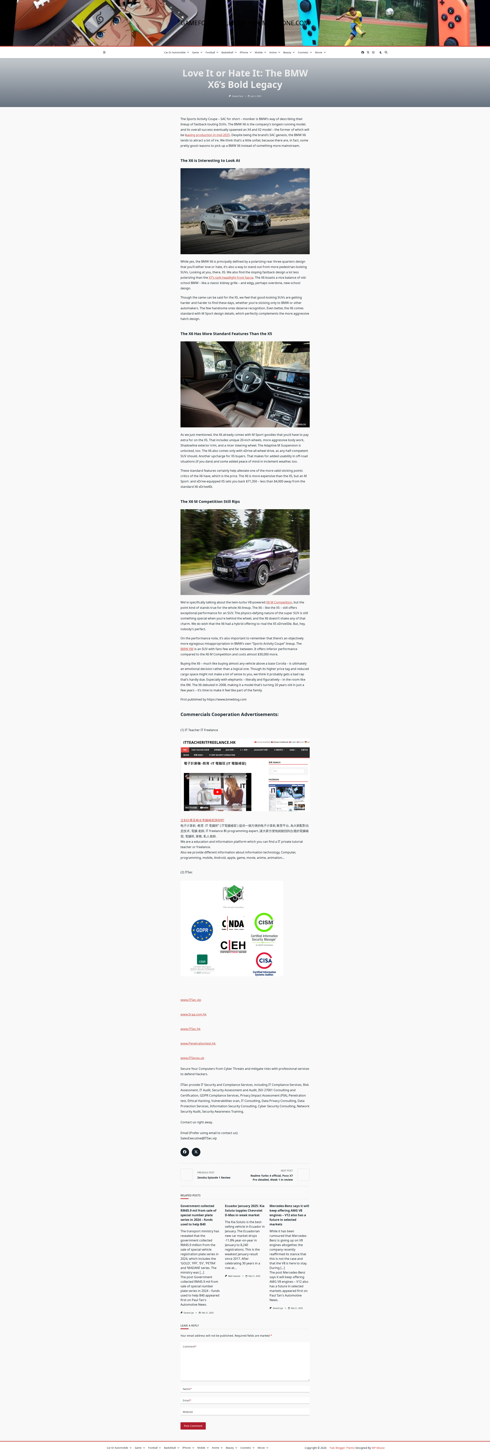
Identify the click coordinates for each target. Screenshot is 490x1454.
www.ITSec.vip (190, 1000)
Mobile (259, 52)
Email (187, 1400)
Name (187, 1389)
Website (188, 1412)
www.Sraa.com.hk (193, 1014)
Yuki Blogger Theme (342, 1448)
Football (210, 52)
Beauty (287, 52)
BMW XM (187, 649)
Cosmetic (303, 52)
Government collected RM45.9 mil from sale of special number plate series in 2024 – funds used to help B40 (198, 1215)
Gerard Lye (189, 1312)
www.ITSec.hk (190, 1029)
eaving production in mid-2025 (208, 135)
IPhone (244, 52)
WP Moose (378, 1448)
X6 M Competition (279, 602)
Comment (189, 1346)
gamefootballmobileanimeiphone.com (245, 23)
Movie (318, 52)
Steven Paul (237, 96)
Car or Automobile (174, 52)
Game (195, 52)
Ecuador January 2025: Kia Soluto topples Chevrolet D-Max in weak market (245, 1210)
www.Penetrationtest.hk (198, 1043)
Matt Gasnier (234, 1276)
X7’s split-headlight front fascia (231, 277)
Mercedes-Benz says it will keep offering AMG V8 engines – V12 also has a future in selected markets (289, 1215)
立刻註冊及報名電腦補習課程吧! (202, 820)
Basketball (227, 52)
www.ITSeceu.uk (192, 1058)
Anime (273, 52)
